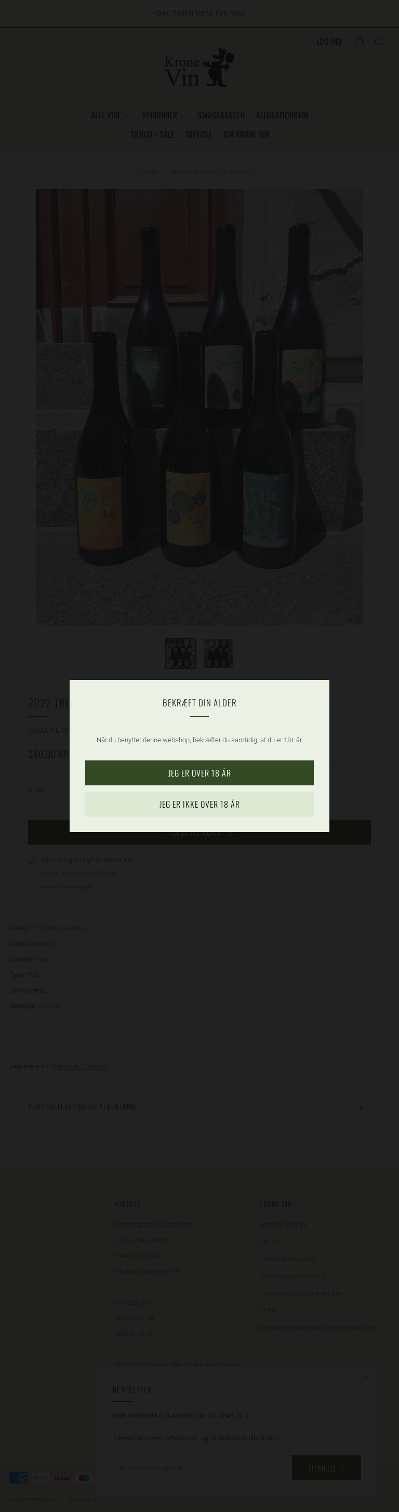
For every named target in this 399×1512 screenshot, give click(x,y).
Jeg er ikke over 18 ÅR (199, 804)
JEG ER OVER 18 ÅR (199, 773)
